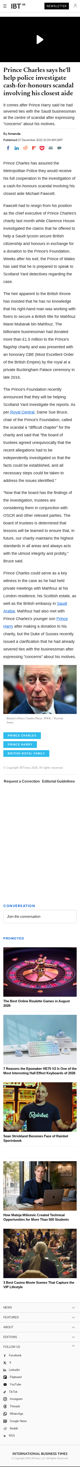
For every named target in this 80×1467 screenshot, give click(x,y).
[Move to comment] (59, 148)
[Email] (51, 148)
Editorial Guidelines (58, 781)
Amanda (14, 134)
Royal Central (21, 412)
